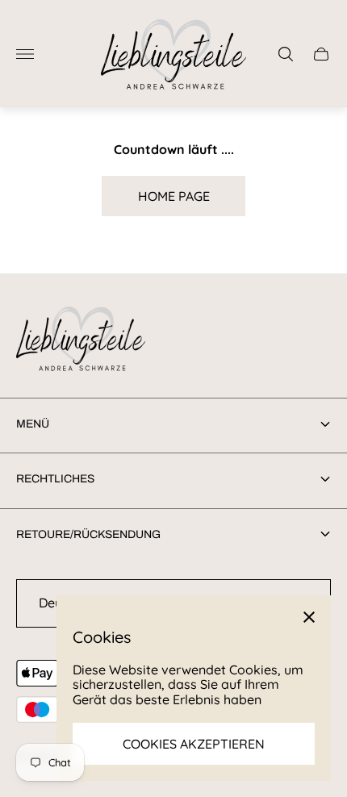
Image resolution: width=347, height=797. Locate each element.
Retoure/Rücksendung (88, 534)
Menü (32, 424)
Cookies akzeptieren (194, 744)
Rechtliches (55, 479)
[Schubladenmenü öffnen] (25, 54)
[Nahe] (309, 617)
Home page (174, 196)
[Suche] (285, 54)
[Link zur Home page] (80, 340)
